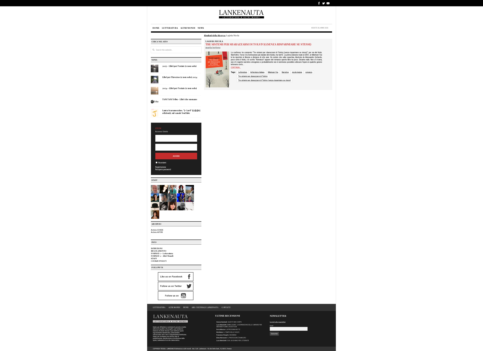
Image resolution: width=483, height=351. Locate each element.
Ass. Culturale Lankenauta (205, 307)
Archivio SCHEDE (157, 230)
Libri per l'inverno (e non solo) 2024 (179, 77)
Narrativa (285, 72)
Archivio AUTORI (157, 232)
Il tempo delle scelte (231, 332)
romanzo (308, 72)
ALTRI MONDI (187, 27)
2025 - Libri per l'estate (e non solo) (179, 66)
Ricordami (162, 162)
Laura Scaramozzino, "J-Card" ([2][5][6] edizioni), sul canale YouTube (181, 111)
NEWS (201, 27)
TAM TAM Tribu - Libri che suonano (179, 99)
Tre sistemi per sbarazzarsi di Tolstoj (253, 76)
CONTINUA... (236, 67)
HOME (155, 27)
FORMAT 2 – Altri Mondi (162, 256)
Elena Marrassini (221, 338)
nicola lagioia (297, 72)
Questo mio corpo (235, 322)
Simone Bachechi (221, 322)
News (185, 307)
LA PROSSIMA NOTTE (233, 329)
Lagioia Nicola (214, 41)
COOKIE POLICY (159, 261)
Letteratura (242, 72)
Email (271, 326)
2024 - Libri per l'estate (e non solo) (179, 88)
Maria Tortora (212, 47)
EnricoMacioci (221, 329)
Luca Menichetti (221, 325)
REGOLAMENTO (158, 251)
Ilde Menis (219, 332)
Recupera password (163, 169)
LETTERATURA (170, 27)
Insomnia (232, 335)
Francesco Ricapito (222, 335)
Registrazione (160, 167)
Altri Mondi (174, 307)
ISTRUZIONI (156, 248)
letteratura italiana (257, 72)
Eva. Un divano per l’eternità (238, 340)
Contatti (226, 307)
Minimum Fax (273, 72)
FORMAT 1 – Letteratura (162, 253)
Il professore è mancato (237, 338)
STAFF (154, 258)
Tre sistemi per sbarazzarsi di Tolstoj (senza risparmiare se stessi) (258, 44)
